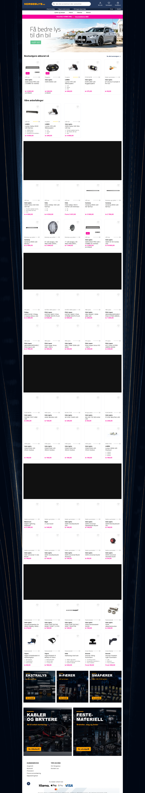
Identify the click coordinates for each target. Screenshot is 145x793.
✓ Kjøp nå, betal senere (63, 9)
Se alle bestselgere (114, 56)
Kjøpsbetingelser (32, 776)
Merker (88, 12)
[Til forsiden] (34, 4)
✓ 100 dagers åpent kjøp (79, 9)
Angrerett (30, 766)
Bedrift (119, 9)
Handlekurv (118, 5)
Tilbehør (79, 12)
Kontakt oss (55, 768)
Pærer (71, 12)
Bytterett (30, 768)
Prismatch (30, 771)
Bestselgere (109, 5)
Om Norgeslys (55, 766)
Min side (100, 5)
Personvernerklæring (34, 773)
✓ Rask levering (50, 9)
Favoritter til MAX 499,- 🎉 (73, 17)
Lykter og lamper (59, 12)
